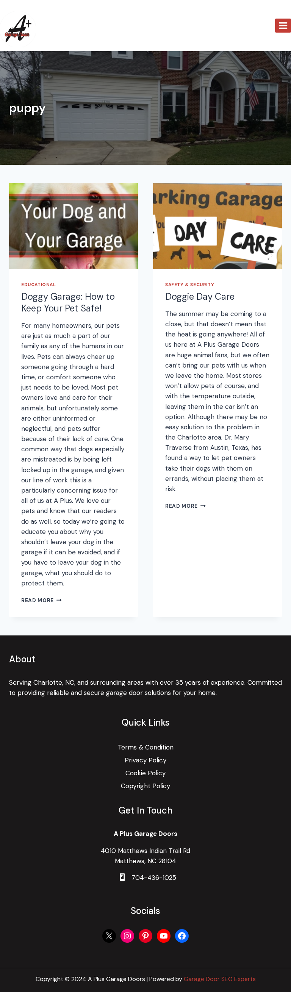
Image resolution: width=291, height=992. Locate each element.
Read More (41, 600)
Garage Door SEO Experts (220, 979)
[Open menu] (283, 25)
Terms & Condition (146, 747)
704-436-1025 (153, 877)
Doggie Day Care (200, 296)
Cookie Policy (145, 773)
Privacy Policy (145, 760)
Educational (38, 285)
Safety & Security (189, 285)
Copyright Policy (145, 786)
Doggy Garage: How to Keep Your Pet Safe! (68, 302)
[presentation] (73, 226)
